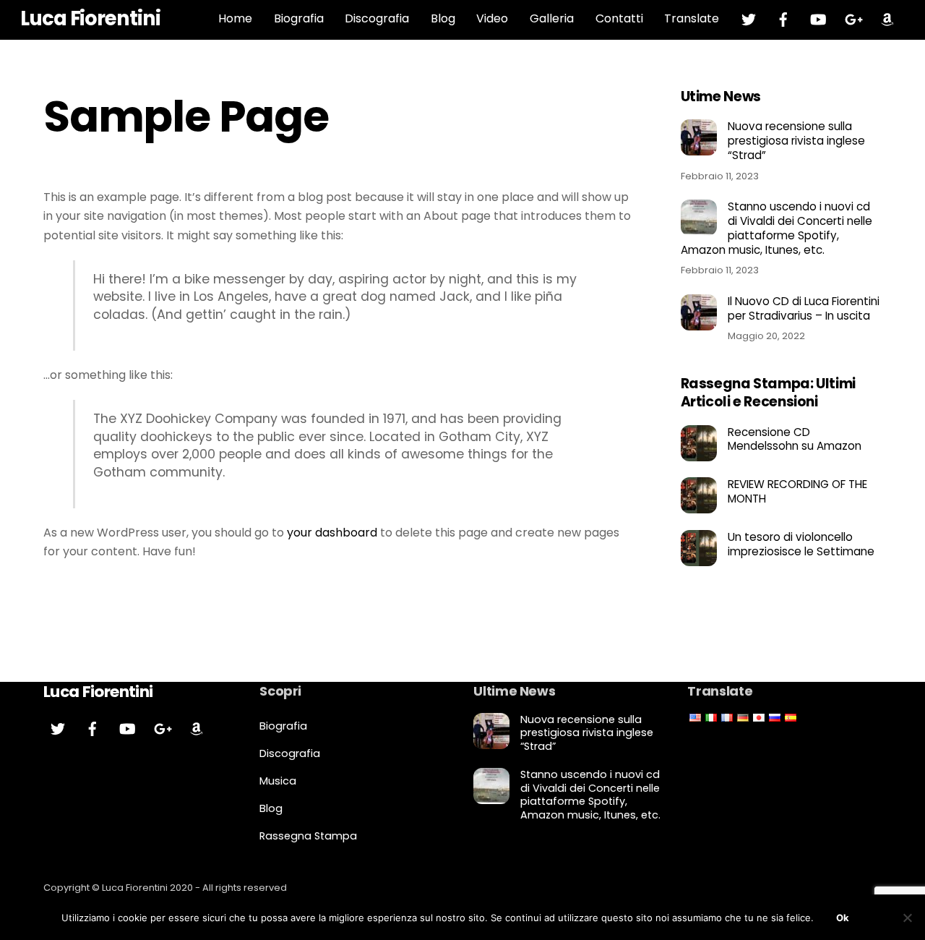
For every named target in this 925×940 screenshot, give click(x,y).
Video (492, 18)
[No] (907, 917)
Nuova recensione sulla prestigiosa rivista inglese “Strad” (796, 140)
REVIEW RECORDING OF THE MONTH (797, 491)
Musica (277, 781)
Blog (443, 18)
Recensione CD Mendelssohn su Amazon (794, 439)
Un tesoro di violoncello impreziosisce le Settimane (801, 544)
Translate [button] (691, 18)
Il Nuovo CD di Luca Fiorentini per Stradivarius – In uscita (803, 308)
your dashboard (332, 532)
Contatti (619, 18)
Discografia (377, 18)
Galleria (552, 18)
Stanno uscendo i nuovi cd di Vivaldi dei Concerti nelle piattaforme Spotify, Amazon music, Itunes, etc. (776, 228)
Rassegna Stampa (308, 836)
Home (235, 18)
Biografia (299, 18)
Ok (842, 917)
